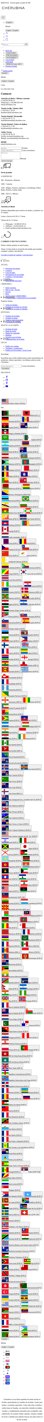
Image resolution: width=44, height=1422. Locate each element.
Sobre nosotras (10, 288)
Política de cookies (12, 346)
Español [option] (15, 30)
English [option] (8, 30)
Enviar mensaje (7, 161)
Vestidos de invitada (12, 316)
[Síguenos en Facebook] (6, 377)
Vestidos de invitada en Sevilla (16, 307)
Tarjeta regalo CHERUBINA (15, 296)
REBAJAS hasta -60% (13, 64)
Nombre (25, 148)
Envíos (7, 279)
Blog (7, 294)
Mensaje (23, 159)
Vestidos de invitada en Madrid (16, 309)
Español (9, 22)
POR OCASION (11, 55)
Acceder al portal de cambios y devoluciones (17, 255)
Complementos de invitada (14, 339)
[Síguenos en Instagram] (6, 381)
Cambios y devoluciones (14, 277)
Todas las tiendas (11, 305)
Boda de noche (10, 331)
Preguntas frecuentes (12, 268)
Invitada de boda (11, 329)
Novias (7, 292)
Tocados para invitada (13, 337)
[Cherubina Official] (2, 47)
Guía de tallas (10, 273)
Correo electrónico (28, 150)
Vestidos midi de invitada (14, 320)
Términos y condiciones (13, 348)
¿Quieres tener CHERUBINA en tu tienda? (20, 298)
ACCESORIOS (11, 58)
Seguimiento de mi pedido (14, 275)
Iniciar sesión (8, 71)
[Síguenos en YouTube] (6, 387)
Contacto (8, 271)
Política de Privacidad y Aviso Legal (18, 350)
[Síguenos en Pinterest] (6, 384)
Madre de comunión (12, 333)
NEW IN (8, 51)
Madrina (8, 335)
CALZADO (9, 60)
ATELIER (9, 62)
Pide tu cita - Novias (12, 290)
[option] (11, 413)
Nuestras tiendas (11, 66)
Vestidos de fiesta (11, 318)
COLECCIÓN (10, 53)
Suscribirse (5, 368)
